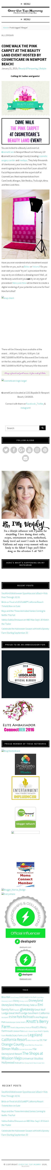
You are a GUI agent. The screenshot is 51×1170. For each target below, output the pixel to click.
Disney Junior (24, 1001)
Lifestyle (42, 68)
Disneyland (36, 1000)
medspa (23, 160)
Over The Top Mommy (29, 1164)
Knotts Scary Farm (14, 1035)
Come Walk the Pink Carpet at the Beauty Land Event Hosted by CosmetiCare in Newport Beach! (24, 55)
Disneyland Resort (12, 1005)
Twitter (40, 403)
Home (5, 27)
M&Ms (29, 1040)
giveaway (27, 1009)
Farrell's (17, 1010)
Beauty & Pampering (28, 68)
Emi (40, 1004)
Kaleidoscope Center (13, 1022)
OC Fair (43, 1040)
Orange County (13, 1044)
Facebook (31, 403)
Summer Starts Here (25, 1049)
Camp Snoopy (14, 997)
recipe (26, 1045)
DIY (36, 1005)
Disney (16, 1000)
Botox (27, 266)
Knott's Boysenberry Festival (21, 1027)
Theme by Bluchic (25, 1166)
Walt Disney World (27, 1063)
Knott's (23, 1022)
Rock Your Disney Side (35, 1045)
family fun (7, 1009)
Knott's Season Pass (16, 1031)
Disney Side (29, 1005)
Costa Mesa (40, 997)
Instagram (25, 407)
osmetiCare (8, 152)
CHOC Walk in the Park (27, 997)
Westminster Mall (38, 1063)
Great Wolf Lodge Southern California (29, 1013)
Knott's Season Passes (30, 1031)
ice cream (5, 1017)
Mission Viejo (35, 1040)
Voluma (36, 266)
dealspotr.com (25, 947)
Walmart (18, 1062)
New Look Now (20, 282)
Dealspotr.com (25, 979)
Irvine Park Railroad (21, 1017)
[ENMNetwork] (25, 788)
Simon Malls (10, 1048)
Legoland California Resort (22, 1037)
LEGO (25, 1035)
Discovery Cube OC (7, 1001)
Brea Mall (6, 997)
